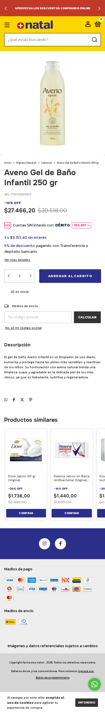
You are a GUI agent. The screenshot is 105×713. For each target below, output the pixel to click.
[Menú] (8, 25)
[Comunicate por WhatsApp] (94, 684)
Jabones (46, 163)
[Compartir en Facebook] (14, 400)
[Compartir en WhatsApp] (6, 400)
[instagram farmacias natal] (44, 543)
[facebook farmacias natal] (60, 543)
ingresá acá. (86, 671)
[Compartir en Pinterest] (30, 400)
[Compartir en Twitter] (22, 400)
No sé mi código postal (23, 327)
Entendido (86, 702)
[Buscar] (94, 39)
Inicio (7, 163)
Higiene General (26, 163)
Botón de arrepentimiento (52, 677)
